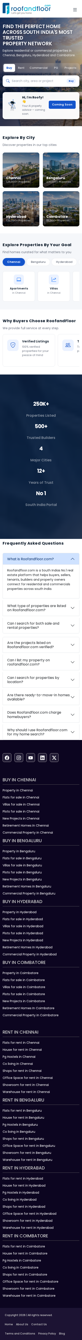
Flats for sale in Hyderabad (23, 919)
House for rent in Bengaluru (23, 1117)
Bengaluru (38, 262)
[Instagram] (18, 757)
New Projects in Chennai (21, 818)
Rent (21, 68)
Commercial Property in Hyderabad (30, 954)
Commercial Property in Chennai (28, 832)
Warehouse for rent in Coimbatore (29, 1295)
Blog (62, 1333)
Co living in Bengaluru (19, 1131)
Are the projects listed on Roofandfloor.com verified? (30, 644)
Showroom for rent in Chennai (26, 1085)
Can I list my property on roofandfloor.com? (28, 662)
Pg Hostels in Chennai (19, 1057)
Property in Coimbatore (20, 973)
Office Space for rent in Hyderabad (29, 1213)
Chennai (13, 262)
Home (9, 1324)
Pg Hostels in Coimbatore (22, 1260)
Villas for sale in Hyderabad (23, 926)
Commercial (39, 68)
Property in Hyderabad (20, 912)
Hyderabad (64, 262)
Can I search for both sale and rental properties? (33, 625)
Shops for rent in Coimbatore (25, 1274)
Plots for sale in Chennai (21, 811)
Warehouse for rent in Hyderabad (28, 1227)
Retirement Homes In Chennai (26, 825)
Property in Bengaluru (19, 851)
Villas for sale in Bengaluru (22, 865)
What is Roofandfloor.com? (30, 559)
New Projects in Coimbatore (24, 1001)
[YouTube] (30, 757)
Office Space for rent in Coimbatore (30, 1281)
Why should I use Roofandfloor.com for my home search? (37, 732)
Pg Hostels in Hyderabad (21, 1192)
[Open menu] (75, 10)
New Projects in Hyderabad (23, 940)
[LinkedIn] (42, 757)
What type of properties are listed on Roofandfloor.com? (36, 608)
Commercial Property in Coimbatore (31, 1015)
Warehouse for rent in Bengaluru (27, 1160)
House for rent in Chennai (22, 1049)
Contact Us (39, 1324)
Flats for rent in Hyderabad (23, 1178)
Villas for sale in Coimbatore (24, 987)
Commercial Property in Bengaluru (29, 893)
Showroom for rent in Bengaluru (27, 1153)
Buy (9, 68)
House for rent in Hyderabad (24, 1185)
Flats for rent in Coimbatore (24, 1246)
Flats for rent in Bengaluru (22, 1110)
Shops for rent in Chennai (22, 1071)
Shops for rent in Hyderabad (24, 1206)
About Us (22, 1324)
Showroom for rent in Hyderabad (27, 1220)
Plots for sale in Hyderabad (23, 933)
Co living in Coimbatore (20, 1267)
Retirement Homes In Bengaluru (27, 886)
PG (56, 68)
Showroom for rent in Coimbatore (28, 1288)
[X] (54, 757)
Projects (70, 68)
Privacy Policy (47, 1333)
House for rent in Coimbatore (25, 1253)
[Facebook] (7, 757)
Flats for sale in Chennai (21, 797)
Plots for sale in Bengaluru (22, 872)
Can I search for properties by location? (33, 679)
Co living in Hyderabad (20, 1199)
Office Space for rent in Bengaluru (29, 1146)
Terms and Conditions (20, 1333)
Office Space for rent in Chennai (28, 1078)
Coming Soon (62, 104)
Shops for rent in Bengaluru (23, 1138)
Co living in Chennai (18, 1064)
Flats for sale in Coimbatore (24, 980)
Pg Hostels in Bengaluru (20, 1124)
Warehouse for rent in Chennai (26, 1092)
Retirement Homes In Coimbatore (28, 1008)
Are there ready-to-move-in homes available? (38, 697)
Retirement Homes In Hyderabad (27, 947)
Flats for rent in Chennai (21, 1042)
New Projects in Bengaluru (22, 879)
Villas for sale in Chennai (21, 804)
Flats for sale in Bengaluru (22, 858)
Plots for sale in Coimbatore (24, 994)
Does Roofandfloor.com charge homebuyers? (34, 714)
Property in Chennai (18, 790)
